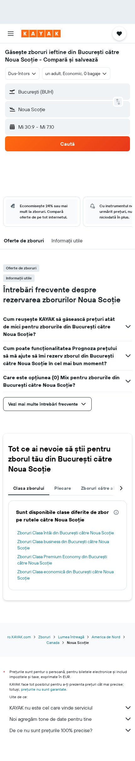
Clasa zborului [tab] (28, 488)
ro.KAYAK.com (19, 636)
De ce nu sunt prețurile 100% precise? (50, 730)
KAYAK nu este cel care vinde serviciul (51, 707)
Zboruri (44, 636)
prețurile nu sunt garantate (43, 689)
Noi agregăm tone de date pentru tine (50, 719)
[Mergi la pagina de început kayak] (41, 33)
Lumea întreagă (71, 636)
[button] (11, 33)
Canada (52, 642)
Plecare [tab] (62, 488)
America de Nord (106, 636)
